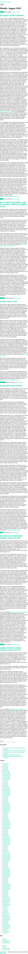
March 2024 (6, 802)
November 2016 (7, 916)
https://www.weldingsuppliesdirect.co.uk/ (9, 196)
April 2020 (5, 866)
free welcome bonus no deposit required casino (13, 245)
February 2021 (6, 852)
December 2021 (7, 839)
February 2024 (6, 804)
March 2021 (6, 851)
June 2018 (5, 892)
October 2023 (6, 809)
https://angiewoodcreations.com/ (11, 379)
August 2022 (6, 828)
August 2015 (6, 928)
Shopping (2, 298)
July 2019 (5, 878)
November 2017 (7, 901)
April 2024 (5, 801)
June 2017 (5, 908)
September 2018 (7, 888)
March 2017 (6, 912)
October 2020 (6, 858)
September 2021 (7, 843)
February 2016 (6, 924)
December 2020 (7, 855)
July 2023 (5, 813)
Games (1, 199)
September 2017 (7, 904)
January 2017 (6, 915)
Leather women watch (8, 301)
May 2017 (5, 909)
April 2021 (5, 850)
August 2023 (6, 812)
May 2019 (5, 881)
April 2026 (5, 768)
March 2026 (6, 770)
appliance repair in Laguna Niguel (19, 612)
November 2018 (7, 885)
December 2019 (7, 871)
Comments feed (6, 941)
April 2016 (5, 923)
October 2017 (6, 903)
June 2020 (5, 863)
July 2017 (5, 907)
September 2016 (7, 919)
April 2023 (5, 817)
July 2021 (5, 846)
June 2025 (5, 782)
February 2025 (6, 787)
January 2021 (6, 854)
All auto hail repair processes (11, 385)
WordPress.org (6, 942)
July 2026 (5, 764)
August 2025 (6, 779)
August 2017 (6, 905)
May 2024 (5, 800)
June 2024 (5, 798)
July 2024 (5, 797)
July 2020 (5, 862)
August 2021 (6, 844)
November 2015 (7, 927)
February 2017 (6, 913)
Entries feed (6, 940)
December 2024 (7, 790)
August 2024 (6, 796)
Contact (5, 945)
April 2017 (5, 911)
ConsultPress (3, 952)
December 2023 (7, 806)
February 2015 (6, 931)
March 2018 (6, 896)
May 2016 (5, 922)
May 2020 (5, 865)
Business (2, 12)
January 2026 (6, 773)
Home (1, 532)
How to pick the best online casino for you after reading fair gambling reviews (13, 204)
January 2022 (6, 838)
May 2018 (5, 893)
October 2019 (6, 874)
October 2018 (6, 886)
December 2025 (7, 774)
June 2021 (5, 847)
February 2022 (6, 836)
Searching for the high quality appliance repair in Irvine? (11, 537)
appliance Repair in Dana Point (17, 709)
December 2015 (7, 926)
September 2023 (7, 810)
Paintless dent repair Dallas (13, 530)
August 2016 (6, 920)
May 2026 (5, 767)
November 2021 (7, 840)
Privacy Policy (6, 948)
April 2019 (5, 882)
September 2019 (7, 876)
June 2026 (5, 766)
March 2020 (6, 867)
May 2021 (5, 848)
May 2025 (5, 783)
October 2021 (6, 842)
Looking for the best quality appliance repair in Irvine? (10, 649)
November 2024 (7, 792)
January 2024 (6, 805)
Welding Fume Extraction (6, 111)
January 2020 (6, 870)
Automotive (3, 382)
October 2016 (6, 918)
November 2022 (7, 824)
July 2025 (5, 781)
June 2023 (5, 815)
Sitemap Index (6, 949)
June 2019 (5, 880)
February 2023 (6, 820)
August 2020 (6, 861)
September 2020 (7, 859)
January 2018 (6, 899)
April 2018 (5, 895)
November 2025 (7, 775)
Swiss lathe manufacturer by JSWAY (11, 754)
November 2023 (7, 808)
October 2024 (6, 793)
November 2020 (7, 857)
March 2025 (6, 786)
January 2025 (6, 789)
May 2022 (5, 832)
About (4, 946)
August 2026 (6, 763)
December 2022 (7, 823)
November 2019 (7, 873)
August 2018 (6, 889)
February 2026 (6, 771)
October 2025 (6, 777)
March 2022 (6, 835)
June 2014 (5, 932)
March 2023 (6, 819)
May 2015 (5, 930)
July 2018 (5, 890)
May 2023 (5, 816)
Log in (4, 938)
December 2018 (7, 884)
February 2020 (6, 869)
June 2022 (5, 831)
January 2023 (6, 821)
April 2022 (5, 834)
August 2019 (6, 877)
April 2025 (5, 785)
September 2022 (7, 827)
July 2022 (5, 829)
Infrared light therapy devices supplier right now (14, 750)
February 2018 (6, 897)
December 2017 (7, 900)
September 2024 (7, 794)
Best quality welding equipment (12, 15)
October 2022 (6, 825)
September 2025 (7, 778)
